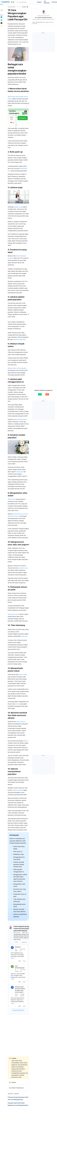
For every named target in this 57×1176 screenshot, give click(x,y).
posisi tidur (24, 636)
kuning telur (19, 471)
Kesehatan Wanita (11, 6)
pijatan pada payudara (20, 419)
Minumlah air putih (13, 614)
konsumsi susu (23, 568)
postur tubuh (23, 674)
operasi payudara (17, 790)
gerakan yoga (18, 207)
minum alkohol (20, 721)
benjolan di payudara (19, 339)
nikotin (26, 741)
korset (17, 704)
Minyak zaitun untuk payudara (17, 368)
